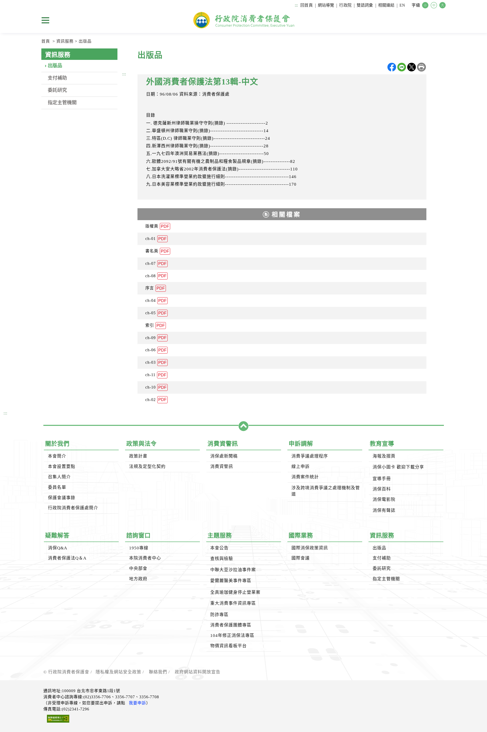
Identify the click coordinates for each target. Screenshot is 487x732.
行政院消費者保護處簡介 (73, 508)
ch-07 (156, 263)
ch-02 (156, 399)
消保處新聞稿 (224, 456)
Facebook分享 (391, 67)
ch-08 (156, 276)
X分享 (411, 67)
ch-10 (156, 387)
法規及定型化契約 (147, 466)
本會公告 (219, 548)
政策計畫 (138, 456)
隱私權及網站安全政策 (118, 672)
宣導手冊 (382, 478)
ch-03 (156, 362)
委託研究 (57, 90)
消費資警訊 (221, 466)
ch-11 (155, 375)
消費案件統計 (305, 477)
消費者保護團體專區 (230, 625)
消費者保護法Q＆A (67, 558)
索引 (155, 325)
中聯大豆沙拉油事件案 (233, 569)
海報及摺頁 (384, 456)
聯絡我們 (158, 672)
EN (402, 5)
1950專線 (138, 548)
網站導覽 (326, 5)
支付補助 (57, 78)
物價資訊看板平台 (228, 645)
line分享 (401, 67)
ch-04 (156, 300)
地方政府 (138, 579)
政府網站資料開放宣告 (197, 672)
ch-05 (156, 313)
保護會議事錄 (61, 497)
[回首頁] (243, 20)
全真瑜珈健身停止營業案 (235, 592)
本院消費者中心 (145, 558)
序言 (155, 288)
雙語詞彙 (365, 5)
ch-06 (156, 350)
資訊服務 (65, 41)
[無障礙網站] (56, 719)
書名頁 (157, 251)
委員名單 (57, 487)
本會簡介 (57, 456)
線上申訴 (300, 466)
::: (296, 5)
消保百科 (382, 489)
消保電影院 (384, 499)
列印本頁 (421, 67)
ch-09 (156, 338)
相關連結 (386, 5)
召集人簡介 (59, 477)
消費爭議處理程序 (309, 456)
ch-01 (156, 238)
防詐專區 (219, 614)
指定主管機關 (62, 102)
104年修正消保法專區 (232, 635)
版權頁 (157, 226)
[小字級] (426, 5)
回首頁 (306, 5)
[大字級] (443, 5)
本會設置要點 (61, 466)
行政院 (345, 5)
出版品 (85, 41)
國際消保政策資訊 (309, 548)
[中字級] (434, 5)
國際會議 (300, 558)
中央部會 (138, 568)
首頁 (45, 41)
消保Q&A (57, 548)
